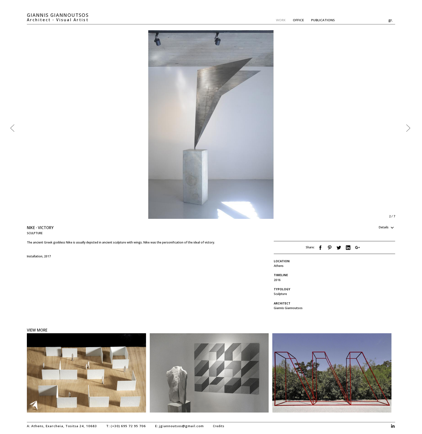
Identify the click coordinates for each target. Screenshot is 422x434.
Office (298, 20)
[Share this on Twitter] (338, 249)
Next (302, 124)
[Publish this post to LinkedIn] (348, 249)
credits (218, 426)
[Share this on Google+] (357, 249)
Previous (119, 124)
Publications (323, 20)
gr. (390, 20)
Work (280, 20)
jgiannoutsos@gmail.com (181, 426)
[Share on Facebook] (320, 249)
